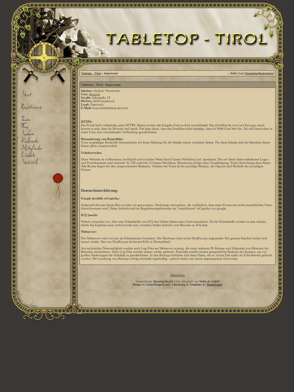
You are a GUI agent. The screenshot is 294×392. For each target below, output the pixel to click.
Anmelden (251, 73)
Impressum (177, 275)
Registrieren (266, 73)
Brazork (94, 94)
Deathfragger (215, 284)
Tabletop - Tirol (91, 73)
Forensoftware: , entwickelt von (178, 281)
